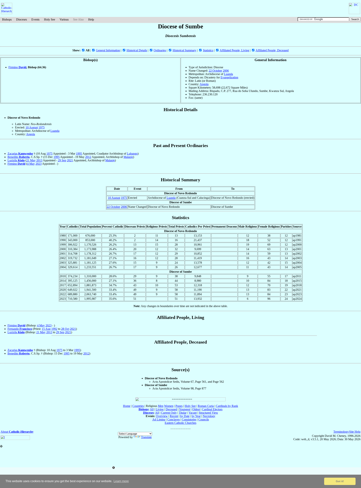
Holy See (49, 19)
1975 (42, 127)
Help (91, 19)
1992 (54, 328)
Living (160, 409)
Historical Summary (184, 50)
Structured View (208, 412)
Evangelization (229, 77)
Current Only (169, 412)
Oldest (196, 409)
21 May (31, 160)
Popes (179, 406)
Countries (138, 406)
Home (126, 406)
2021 (70, 160)
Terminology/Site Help (346, 431)
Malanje (128, 157)
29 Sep (62, 160)
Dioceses (21, 19)
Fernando (20, 328)
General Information (108, 50)
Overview (162, 416)
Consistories (189, 419)
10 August (32, 127)
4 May (31, 163)
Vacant (193, 412)
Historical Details (137, 50)
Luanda (228, 74)
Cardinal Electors (212, 409)
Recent (174, 416)
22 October (215, 70)
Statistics (208, 50)
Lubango (132, 153)
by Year (196, 416)
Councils (203, 419)
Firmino (17, 67)
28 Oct (65, 328)
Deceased (171, 409)
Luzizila (16, 160)
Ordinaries (160, 50)
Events (35, 19)
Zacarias (20, 153)
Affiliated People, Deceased (272, 50)
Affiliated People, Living (234, 50)
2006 (226, 70)
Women (168, 406)
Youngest (184, 409)
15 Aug (46, 328)
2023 (39, 163)
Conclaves (173, 419)
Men (160, 406)
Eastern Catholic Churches (180, 422)
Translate (146, 437)
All (152, 409)
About (17, 431)
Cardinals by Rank (227, 406)
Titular (183, 412)
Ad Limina (158, 419)
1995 (79, 153)
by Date (185, 416)
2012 (88, 157)
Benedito (19, 157)
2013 (39, 160)
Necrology (209, 416)
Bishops (7, 19)
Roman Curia (206, 406)
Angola (204, 84)
